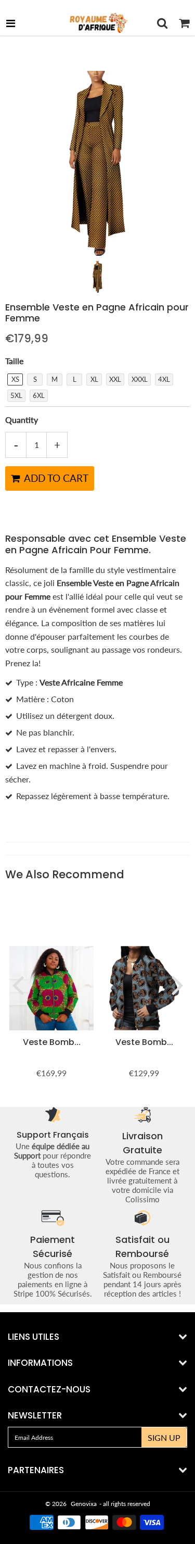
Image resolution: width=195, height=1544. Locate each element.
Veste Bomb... (52, 1042)
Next (177, 984)
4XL (164, 379)
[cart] (184, 23)
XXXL (140, 379)
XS (15, 379)
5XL (16, 395)
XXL (115, 379)
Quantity (21, 420)
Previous (17, 984)
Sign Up (164, 1437)
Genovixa (84, 1504)
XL (94, 379)
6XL (39, 395)
